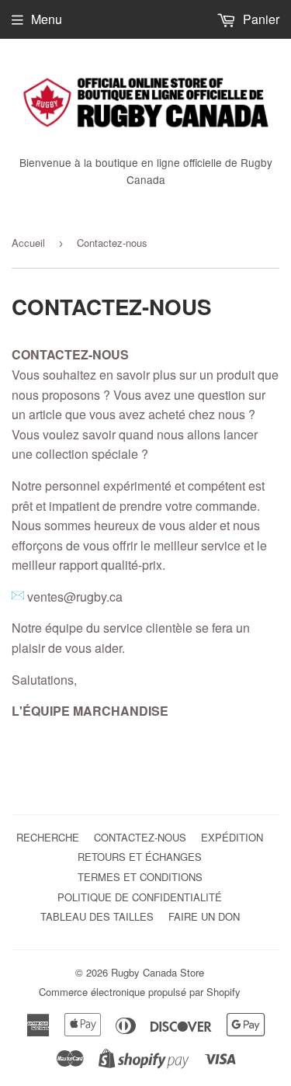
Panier (259, 19)
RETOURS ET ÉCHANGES (140, 856)
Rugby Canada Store (157, 972)
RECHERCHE (47, 837)
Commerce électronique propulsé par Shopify (140, 991)
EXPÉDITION (232, 837)
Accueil (28, 242)
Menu (46, 19)
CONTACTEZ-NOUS (140, 837)
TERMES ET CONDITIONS (140, 876)
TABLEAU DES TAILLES (97, 916)
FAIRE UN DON (204, 916)
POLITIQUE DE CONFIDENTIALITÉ (139, 897)
